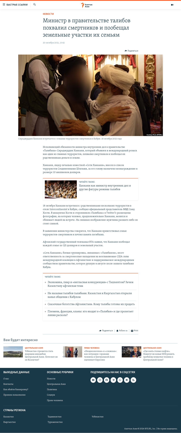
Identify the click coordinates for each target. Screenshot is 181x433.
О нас (6, 379)
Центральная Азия (34, 348)
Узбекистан (98, 417)
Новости (48, 14)
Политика (52, 390)
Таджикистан (55, 417)
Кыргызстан (9, 422)
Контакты (8, 384)
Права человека (91, 348)
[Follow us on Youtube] (93, 380)
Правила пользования (14, 395)
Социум (51, 395)
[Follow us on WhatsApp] (120, 380)
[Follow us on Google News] (126, 380)
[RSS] (133, 380)
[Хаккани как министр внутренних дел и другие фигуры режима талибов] (61, 189)
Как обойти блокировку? (15, 390)
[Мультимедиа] (172, 5)
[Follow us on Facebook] (106, 380)
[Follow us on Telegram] (113, 380)
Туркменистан (55, 422)
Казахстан (8, 417)
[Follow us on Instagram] (100, 380)
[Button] (131, 51)
